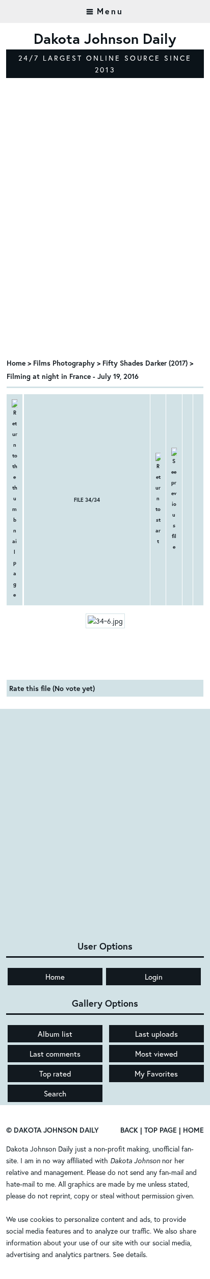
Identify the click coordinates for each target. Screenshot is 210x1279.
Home (16, 363)
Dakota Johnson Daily (39, 1149)
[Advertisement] (105, 239)
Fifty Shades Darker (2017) (145, 363)
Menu (110, 11)
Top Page (160, 1130)
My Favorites (156, 1073)
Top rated (55, 1073)
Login (154, 976)
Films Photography (64, 363)
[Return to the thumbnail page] (14, 499)
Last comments (55, 1053)
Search (55, 1093)
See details (129, 1254)
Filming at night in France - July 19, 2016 (73, 376)
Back (129, 1130)
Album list (55, 1034)
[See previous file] (173, 500)
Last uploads (156, 1034)
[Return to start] (158, 500)
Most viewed (156, 1053)
